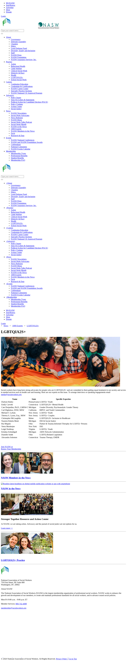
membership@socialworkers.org (13, 608)
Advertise (10, 7)
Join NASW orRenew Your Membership (11, 448)
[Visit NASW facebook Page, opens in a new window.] (2, 657)
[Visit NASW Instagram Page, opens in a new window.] (45, 657)
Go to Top (73, 659)
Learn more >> (7, 528)
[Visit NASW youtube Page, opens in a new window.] (17, 657)
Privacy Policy (62, 659)
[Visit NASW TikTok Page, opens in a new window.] (72, 657)
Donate (9, 12)
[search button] (2, 33)
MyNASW (10, 3)
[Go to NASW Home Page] (19, 28)
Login (3, 16)
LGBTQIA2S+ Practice (13, 560)
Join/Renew (10, 5)
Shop (8, 10)
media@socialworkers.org (11, 394)
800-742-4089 (21, 604)
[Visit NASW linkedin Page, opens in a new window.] (8, 657)
